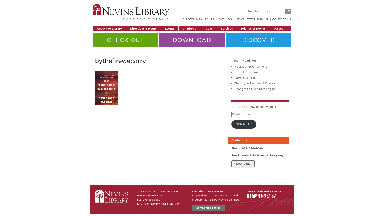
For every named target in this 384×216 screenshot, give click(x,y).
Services (227, 29)
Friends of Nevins (253, 29)
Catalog (225, 19)
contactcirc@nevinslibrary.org (262, 155)
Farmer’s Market (245, 78)
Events (169, 29)
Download (192, 40)
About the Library (109, 29)
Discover (258, 40)
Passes (278, 29)
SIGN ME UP (243, 124)
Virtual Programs (246, 72)
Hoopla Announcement (250, 67)
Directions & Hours (143, 29)
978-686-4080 (252, 148)
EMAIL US (243, 164)
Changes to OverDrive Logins (254, 89)
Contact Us (281, 19)
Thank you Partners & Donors (254, 83)
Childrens (189, 29)
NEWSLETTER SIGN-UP (208, 208)
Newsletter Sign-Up (252, 19)
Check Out (125, 40)
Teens (208, 29)
